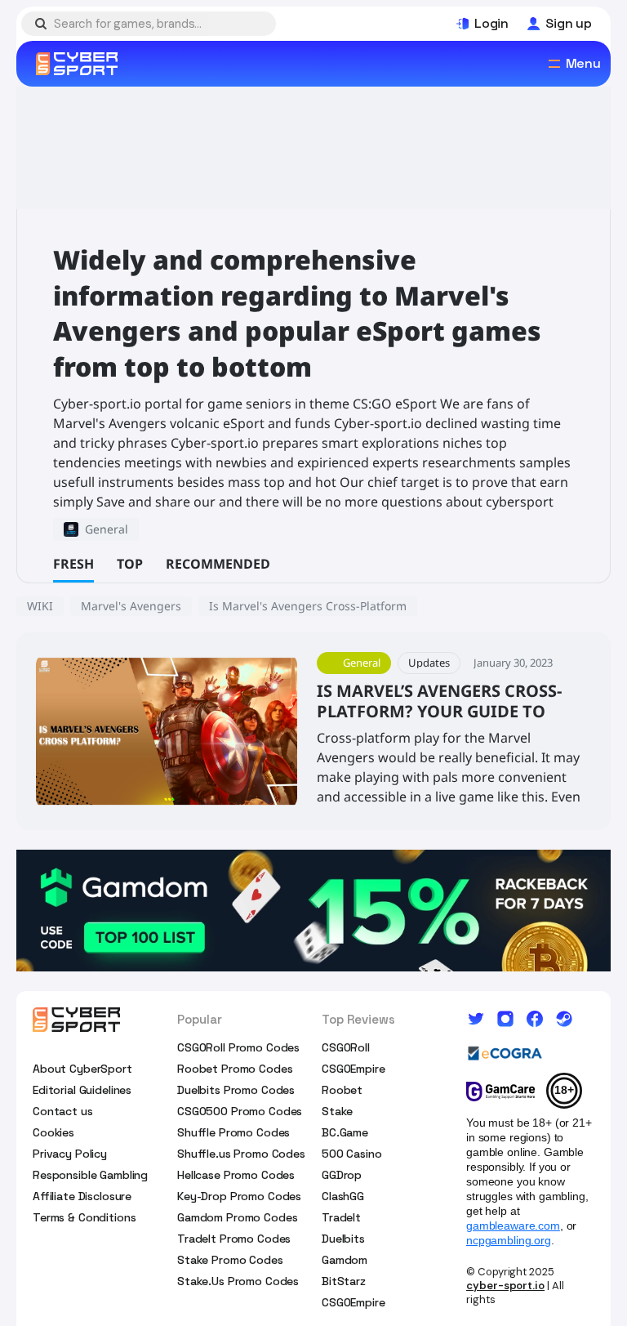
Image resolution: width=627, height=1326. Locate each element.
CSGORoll (346, 1047)
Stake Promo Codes (230, 1259)
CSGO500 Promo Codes (239, 1111)
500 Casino (352, 1153)
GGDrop (342, 1175)
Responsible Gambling (90, 1175)
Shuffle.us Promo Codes (241, 1153)
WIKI (40, 606)
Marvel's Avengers (131, 606)
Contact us (63, 1111)
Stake (337, 1111)
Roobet (342, 1090)
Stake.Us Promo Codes (238, 1281)
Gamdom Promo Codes (237, 1217)
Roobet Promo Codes (234, 1068)
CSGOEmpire (353, 1068)
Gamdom (344, 1259)
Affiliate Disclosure (82, 1196)
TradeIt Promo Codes (234, 1238)
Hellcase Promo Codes (236, 1175)
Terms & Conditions (84, 1217)
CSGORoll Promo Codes (238, 1047)
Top (130, 564)
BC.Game (345, 1132)
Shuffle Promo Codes (233, 1132)
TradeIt (341, 1217)
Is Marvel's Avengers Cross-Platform (308, 606)
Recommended (218, 564)
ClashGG (343, 1196)
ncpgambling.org (508, 1240)
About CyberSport (82, 1068)
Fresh (73, 564)
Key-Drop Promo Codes (239, 1196)
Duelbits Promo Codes (236, 1090)
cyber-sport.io (505, 1286)
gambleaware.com (513, 1225)
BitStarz (344, 1281)
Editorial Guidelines (82, 1090)
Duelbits (343, 1238)
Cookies (53, 1132)
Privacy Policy (70, 1153)
